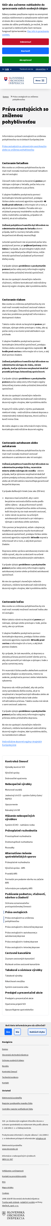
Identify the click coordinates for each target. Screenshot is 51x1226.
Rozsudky (9, 847)
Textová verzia (26, 69)
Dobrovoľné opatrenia (16, 778)
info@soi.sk (41, 1138)
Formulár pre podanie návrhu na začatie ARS (24, 881)
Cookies (5, 1193)
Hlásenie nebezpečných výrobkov (20, 817)
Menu (40, 80)
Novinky (5, 1066)
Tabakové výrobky (13, 975)
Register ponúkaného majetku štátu (17, 1103)
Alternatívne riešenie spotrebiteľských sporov (20, 854)
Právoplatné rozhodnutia (21, 830)
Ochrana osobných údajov (13, 1060)
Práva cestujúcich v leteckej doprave (22, 947)
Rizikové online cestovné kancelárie (22, 964)
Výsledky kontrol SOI (15, 767)
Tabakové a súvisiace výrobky (23, 970)
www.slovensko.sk (10, 1149)
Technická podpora (10, 1077)
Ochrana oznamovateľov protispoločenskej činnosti (18, 905)
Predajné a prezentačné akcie (24, 992)
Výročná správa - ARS (15, 867)
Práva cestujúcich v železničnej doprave (24, 926)
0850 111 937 (7, 1159)
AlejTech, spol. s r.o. (10, 1205)
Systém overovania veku (16, 987)
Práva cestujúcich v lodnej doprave (21, 941)
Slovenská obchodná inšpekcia (15, 1055)
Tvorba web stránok (10, 1202)
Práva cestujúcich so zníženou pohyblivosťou (19, 919)
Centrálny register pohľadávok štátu (17, 1109)
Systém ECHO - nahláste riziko (20, 824)
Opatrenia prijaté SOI (15, 1004)
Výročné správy (12, 772)
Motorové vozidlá (13, 789)
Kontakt (5, 1082)
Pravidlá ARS (11, 873)
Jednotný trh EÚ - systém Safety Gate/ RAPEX (23, 797)
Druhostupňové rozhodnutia (19, 841)
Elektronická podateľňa (12, 1097)
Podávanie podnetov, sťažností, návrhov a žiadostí (25, 895)
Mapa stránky (7, 1187)
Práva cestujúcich (16, 912)
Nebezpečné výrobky (18, 784)
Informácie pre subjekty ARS (18, 888)
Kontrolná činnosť (16, 761)
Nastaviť (25, 50)
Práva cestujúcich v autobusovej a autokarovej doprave (21, 934)
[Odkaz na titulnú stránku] (14, 80)
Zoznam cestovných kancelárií (19, 958)
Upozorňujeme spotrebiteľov (19, 1009)
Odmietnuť (25, 41)
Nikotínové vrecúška (15, 981)
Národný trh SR (12, 810)
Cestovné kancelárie (18, 953)
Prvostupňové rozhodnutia (18, 836)
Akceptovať (25, 60)
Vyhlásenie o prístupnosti (13, 1170)
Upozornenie (11, 804)
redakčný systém (27, 1202)
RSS (4, 1182)
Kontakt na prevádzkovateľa (14, 1176)
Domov (6, 96)
